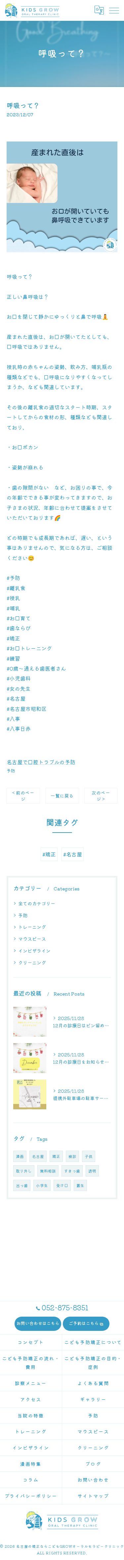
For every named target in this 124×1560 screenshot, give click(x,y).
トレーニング (32, 927)
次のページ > (101, 795)
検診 (72, 1156)
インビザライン (34, 950)
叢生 (80, 1185)
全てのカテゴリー (36, 903)
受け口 (62, 1185)
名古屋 (38, 1156)
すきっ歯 (72, 1170)
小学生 (42, 1185)
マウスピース (32, 938)
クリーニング (32, 962)
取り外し (24, 1170)
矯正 (56, 1156)
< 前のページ (23, 795)
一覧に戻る (62, 795)
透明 (92, 1170)
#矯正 (49, 854)
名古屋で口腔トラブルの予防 (41, 762)
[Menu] (113, 10)
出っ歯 (22, 1185)
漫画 (20, 1156)
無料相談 (48, 1170)
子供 (89, 1156)
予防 (11, 770)
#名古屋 (72, 854)
